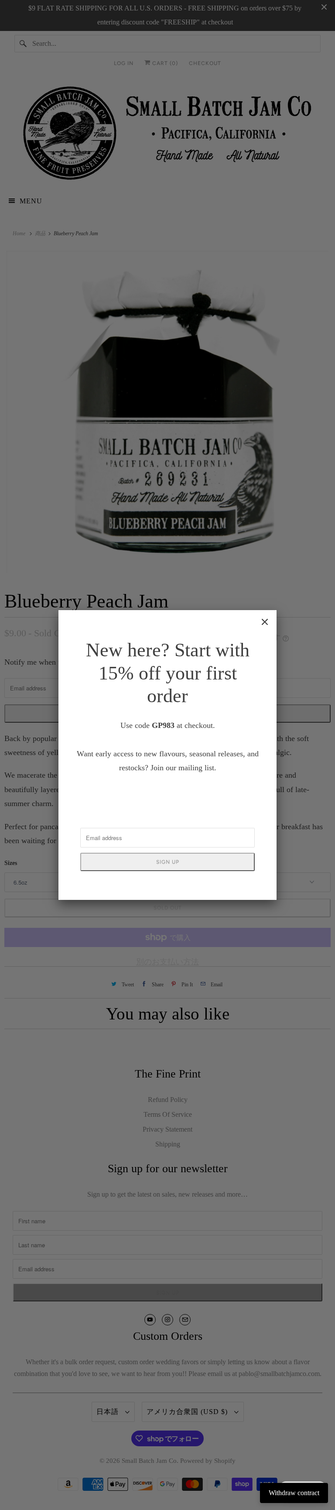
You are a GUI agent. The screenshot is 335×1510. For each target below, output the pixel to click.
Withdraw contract (294, 1492)
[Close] (264, 621)
